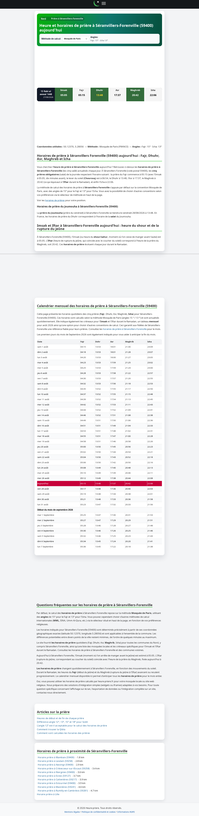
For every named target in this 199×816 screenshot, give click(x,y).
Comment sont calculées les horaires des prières (63, 733)
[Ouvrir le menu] (104, 3)
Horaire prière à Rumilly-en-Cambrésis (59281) (63, 790)
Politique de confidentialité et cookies (99, 812)
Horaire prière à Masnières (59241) (57, 786)
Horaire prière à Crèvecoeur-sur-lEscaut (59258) (64, 768)
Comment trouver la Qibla (51, 729)
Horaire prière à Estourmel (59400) (57, 783)
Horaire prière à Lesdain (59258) (55, 761)
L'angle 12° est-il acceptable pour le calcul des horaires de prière (72, 725)
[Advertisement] (99, 67)
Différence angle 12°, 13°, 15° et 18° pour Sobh (62, 721)
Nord (43, 18)
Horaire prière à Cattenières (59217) (57, 779)
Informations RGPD (126, 812)
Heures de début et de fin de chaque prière (60, 718)
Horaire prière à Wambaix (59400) (56, 757)
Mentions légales (72, 812)
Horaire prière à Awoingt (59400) (55, 764)
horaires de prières (55, 200)
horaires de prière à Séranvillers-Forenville (125, 329)
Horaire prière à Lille (48, 794)
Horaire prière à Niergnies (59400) (56, 772)
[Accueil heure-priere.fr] (96, 3)
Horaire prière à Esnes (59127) (54, 775)
